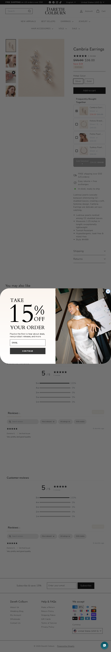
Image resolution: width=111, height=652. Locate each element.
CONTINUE (27, 351)
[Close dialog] (108, 291)
